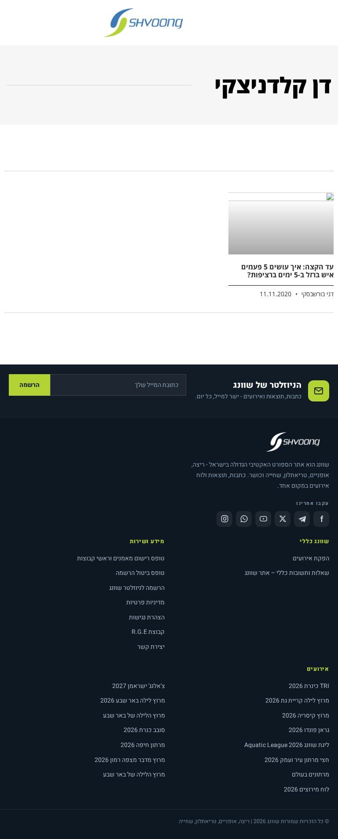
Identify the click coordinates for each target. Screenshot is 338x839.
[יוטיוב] (263, 519)
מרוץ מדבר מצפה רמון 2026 (130, 760)
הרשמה (29, 385)
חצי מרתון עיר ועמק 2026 (297, 760)
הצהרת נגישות (147, 617)
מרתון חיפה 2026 (143, 745)
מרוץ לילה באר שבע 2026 (132, 700)
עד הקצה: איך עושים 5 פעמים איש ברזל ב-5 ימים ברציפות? (287, 271)
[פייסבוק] (321, 519)
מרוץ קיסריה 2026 (305, 715)
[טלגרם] (302, 519)
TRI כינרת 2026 (309, 686)
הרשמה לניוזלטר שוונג (137, 587)
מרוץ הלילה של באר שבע (134, 715)
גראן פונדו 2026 (309, 730)
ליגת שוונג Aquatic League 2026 (286, 745)
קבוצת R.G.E (148, 632)
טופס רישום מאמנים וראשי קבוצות (121, 558)
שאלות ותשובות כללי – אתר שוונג (287, 573)
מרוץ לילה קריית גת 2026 (297, 700)
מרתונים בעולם (310, 774)
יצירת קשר (151, 646)
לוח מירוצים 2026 (306, 789)
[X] (282, 519)
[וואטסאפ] (244, 519)
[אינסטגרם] (224, 519)
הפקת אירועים (311, 558)
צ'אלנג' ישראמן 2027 (138, 686)
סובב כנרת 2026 (144, 730)
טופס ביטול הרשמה (140, 573)
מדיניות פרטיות (145, 602)
